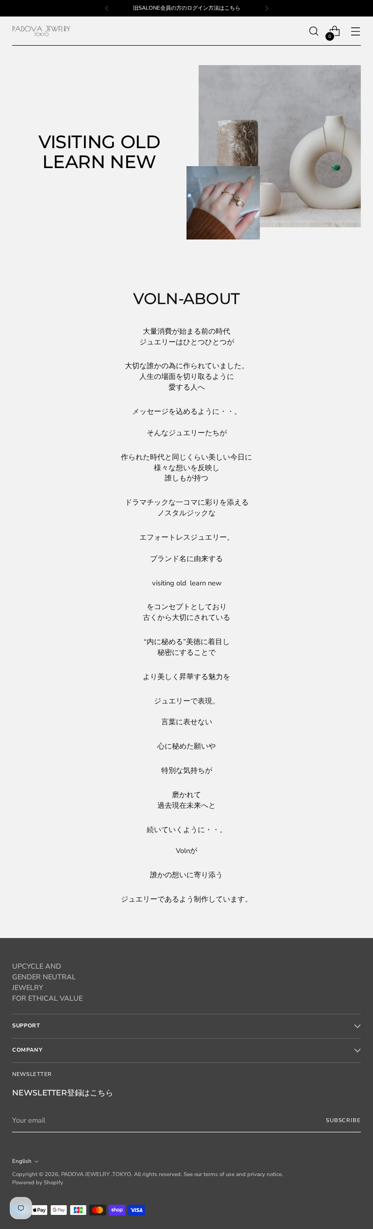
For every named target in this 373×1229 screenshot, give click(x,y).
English (22, 1161)
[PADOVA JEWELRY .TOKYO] (41, 31)
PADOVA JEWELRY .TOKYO (96, 1174)
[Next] (266, 8)
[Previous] (107, 8)
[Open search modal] (314, 31)
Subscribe (343, 1120)
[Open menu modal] (356, 31)
